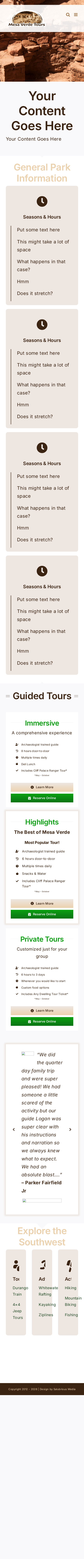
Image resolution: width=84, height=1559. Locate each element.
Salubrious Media (65, 1389)
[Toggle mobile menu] (76, 15)
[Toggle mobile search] (68, 15)
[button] (14, 1129)
